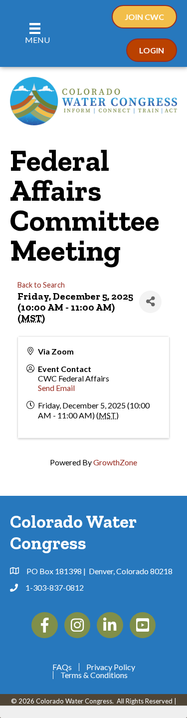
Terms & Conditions (94, 675)
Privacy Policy (110, 667)
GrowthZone (115, 462)
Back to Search (41, 285)
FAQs (62, 667)
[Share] (150, 302)
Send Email (56, 387)
